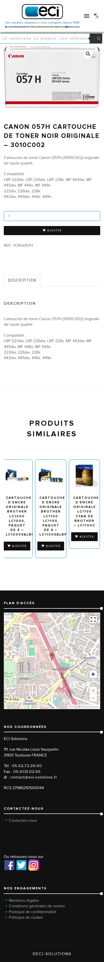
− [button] (93, 697)
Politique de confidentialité (32, 911)
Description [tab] (22, 280)
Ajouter (54, 230)
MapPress (73, 707)
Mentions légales (24, 900)
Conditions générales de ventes (37, 906)
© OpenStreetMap (90, 707)
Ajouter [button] (19, 546)
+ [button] (93, 690)
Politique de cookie (26, 917)
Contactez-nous (23, 820)
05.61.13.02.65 (27, 771)
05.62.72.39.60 (27, 765)
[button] (88, 53)
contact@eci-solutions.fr (33, 777)
